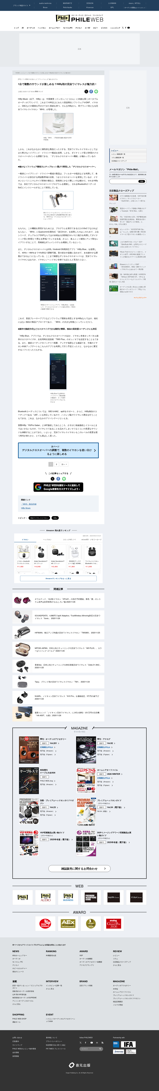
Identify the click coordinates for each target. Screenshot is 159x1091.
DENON (90, 3)
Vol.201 (53, 743)
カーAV (87, 28)
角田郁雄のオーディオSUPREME (24, 997)
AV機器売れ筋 (51, 955)
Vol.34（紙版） (102, 811)
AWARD (84, 951)
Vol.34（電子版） (115, 807)
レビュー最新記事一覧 (118, 154)
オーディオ (31, 28)
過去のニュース (18, 971)
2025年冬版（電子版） (60, 839)
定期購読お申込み (46, 747)
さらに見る (117, 965)
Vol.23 (53, 807)
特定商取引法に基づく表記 (55, 1045)
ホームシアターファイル (122, 992)
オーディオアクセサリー (122, 985)
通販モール (16, 1022)
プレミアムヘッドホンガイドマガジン (126, 998)
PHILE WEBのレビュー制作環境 (24, 1048)
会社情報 (15, 1052)
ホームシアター (54, 28)
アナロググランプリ (87, 965)
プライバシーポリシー (54, 1041)
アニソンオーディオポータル (22, 1001)
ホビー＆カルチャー (19, 968)
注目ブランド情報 (86, 985)
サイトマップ (17, 1045)
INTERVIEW (52, 981)
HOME (18, 73)
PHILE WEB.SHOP (19, 1019)
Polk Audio (67, 7)
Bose (45, 7)
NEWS (15, 951)
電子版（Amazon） (47, 751)
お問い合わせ (17, 1037)
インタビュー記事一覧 (54, 985)
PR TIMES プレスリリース (56, 1048)
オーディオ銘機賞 (86, 958)
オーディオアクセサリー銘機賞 (91, 962)
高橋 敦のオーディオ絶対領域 (23, 991)
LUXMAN (112, 3)
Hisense (90, 7)
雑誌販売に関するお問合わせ (79, 868)
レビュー (24, 73)
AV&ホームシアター (19, 955)
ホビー (95, 28)
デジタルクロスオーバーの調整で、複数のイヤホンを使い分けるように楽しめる (57, 450)
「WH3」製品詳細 (28, 504)
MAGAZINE (79, 728)
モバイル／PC (17, 962)
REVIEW (117, 951)
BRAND (84, 981)
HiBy (55, 518)
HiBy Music (26, 508)
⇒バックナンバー (140, 297)
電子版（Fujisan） (46, 754)
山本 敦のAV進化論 (19, 994)
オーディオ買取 (134, 7)
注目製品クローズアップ (119, 161)
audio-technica (45, 3)
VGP (81, 955)
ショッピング (115, 28)
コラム (115, 958)
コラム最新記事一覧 (118, 157)
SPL (112, 7)
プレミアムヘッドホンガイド (123, 995)
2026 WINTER (113, 774)
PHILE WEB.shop (46, 781)
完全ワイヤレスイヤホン (39, 518)
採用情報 (15, 1056)
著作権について (51, 1037)
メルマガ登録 (118, 1005)
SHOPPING (18, 1014)
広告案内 (15, 1041)
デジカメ (78, 28)
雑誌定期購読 (118, 1001)
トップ (16, 28)
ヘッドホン (42, 28)
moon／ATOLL (135, 3)
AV (23, 28)
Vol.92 (110, 743)
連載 (14, 981)
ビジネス (104, 28)
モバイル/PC (67, 28)
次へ (63, 464)
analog (115, 988)
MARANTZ (67, 3)
